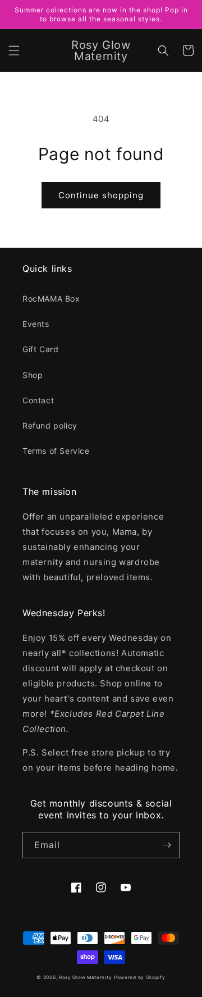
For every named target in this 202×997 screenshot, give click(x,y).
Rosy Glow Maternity (85, 977)
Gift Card (40, 349)
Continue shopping (101, 195)
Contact (38, 400)
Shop (32, 375)
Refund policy (49, 425)
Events (35, 324)
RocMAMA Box (51, 298)
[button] (14, 50)
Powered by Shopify (140, 977)
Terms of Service (56, 451)
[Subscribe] (166, 845)
